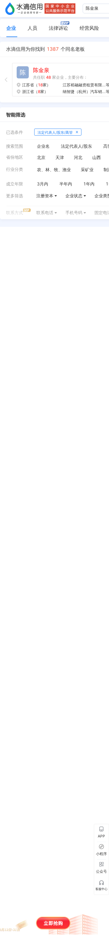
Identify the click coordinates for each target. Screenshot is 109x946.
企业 (11, 28)
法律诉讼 (58, 28)
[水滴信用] (24, 8)
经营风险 (89, 28)
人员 (32, 28)
